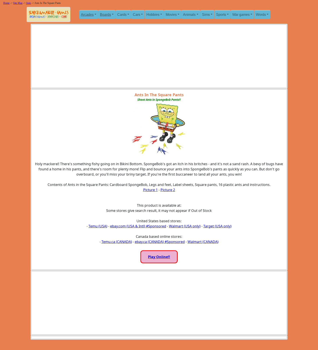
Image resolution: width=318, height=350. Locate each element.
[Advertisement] (159, 57)
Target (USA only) (217, 226)
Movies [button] (171, 14)
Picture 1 (150, 189)
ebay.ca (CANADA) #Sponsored (160, 241)
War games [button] (241, 14)
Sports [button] (221, 14)
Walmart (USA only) (185, 226)
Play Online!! (159, 256)
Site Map (17, 3)
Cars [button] (136, 14)
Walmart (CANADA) (203, 241)
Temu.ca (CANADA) (116, 241)
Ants (28, 3)
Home (6, 3)
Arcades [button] (87, 14)
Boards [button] (105, 14)
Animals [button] (189, 14)
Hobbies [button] (152, 14)
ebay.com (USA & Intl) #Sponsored (138, 226)
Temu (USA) (97, 226)
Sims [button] (206, 14)
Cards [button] (122, 14)
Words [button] (261, 14)
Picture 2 (168, 189)
